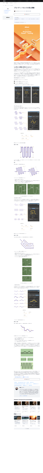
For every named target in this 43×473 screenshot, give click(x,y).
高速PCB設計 (15, 382)
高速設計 (6, 5)
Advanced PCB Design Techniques (18, 385)
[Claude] (22, 22)
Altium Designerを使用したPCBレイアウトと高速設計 (23, 382)
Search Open (33, 1)
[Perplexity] (21, 22)
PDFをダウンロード (27, 14)
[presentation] (39, 399)
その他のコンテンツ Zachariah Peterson (23, 395)
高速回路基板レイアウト (25, 385)
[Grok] (25, 22)
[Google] (24, 22)
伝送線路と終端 (30, 385)
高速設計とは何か (32, 382)
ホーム (3, 5)
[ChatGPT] (20, 22)
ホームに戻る (27, 428)
